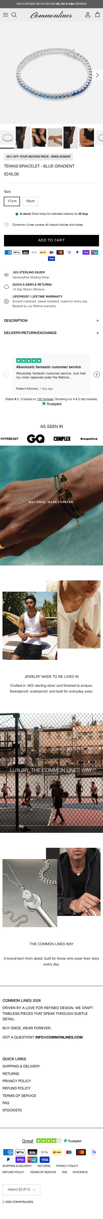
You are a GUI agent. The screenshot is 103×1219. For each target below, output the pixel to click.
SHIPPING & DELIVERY (21, 1066)
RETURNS (10, 1074)
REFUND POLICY (16, 1088)
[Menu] (5, 14)
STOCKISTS (12, 1110)
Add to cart (51, 240)
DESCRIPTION (16, 321)
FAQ (5, 1103)
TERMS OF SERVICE (19, 1096)
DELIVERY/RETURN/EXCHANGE (30, 333)
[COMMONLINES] (51, 14)
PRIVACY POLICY (16, 1081)
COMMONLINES (22, 1202)
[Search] (16, 14)
